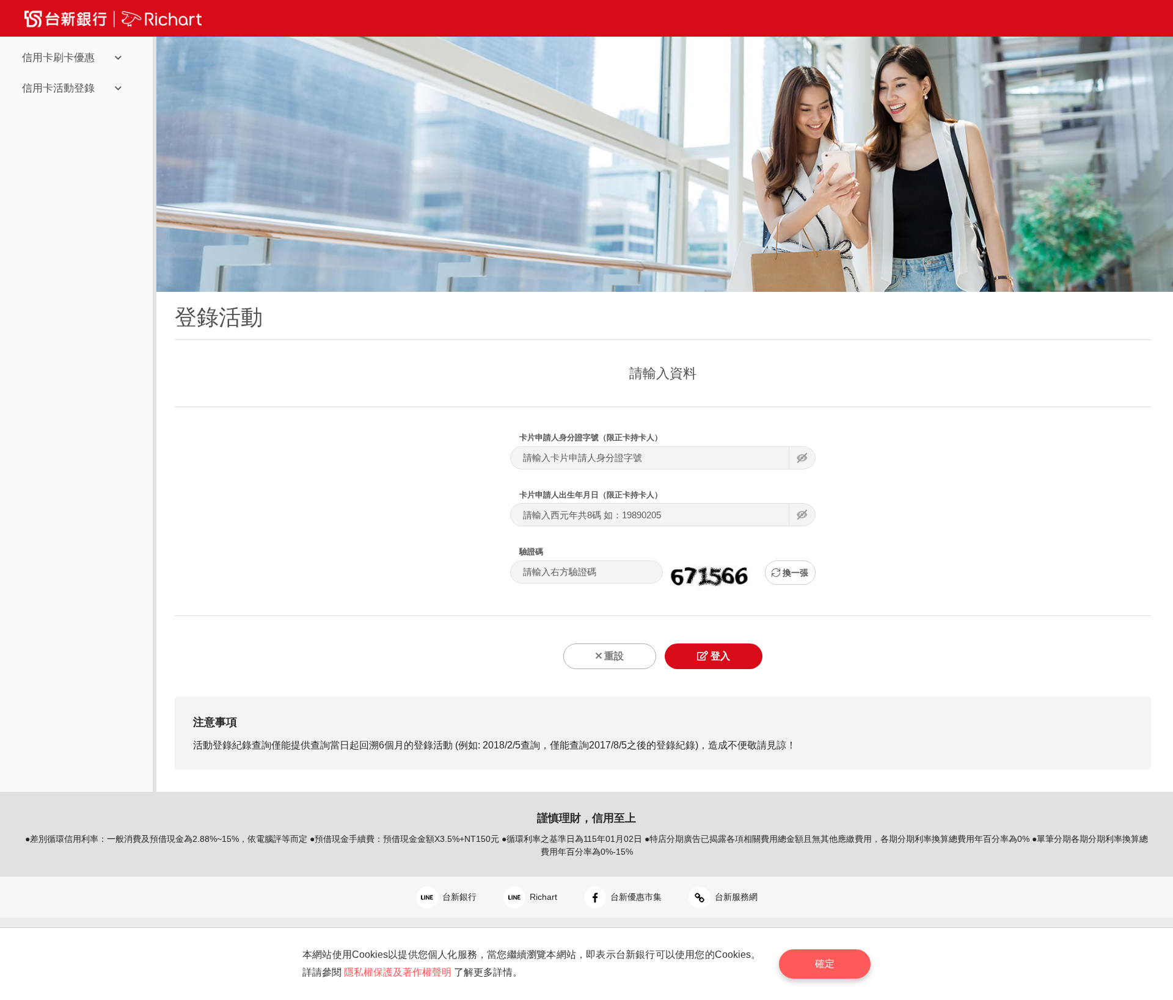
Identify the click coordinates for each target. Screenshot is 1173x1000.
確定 (825, 963)
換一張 (794, 573)
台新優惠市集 (635, 897)
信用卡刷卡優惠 (58, 57)
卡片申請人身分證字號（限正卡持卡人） (590, 437)
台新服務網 (735, 897)
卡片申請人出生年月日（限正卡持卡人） (590, 494)
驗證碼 (531, 551)
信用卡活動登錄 (58, 88)
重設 (613, 656)
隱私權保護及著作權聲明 (397, 972)
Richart (542, 897)
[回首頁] (113, 18)
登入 (719, 656)
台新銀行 (458, 897)
